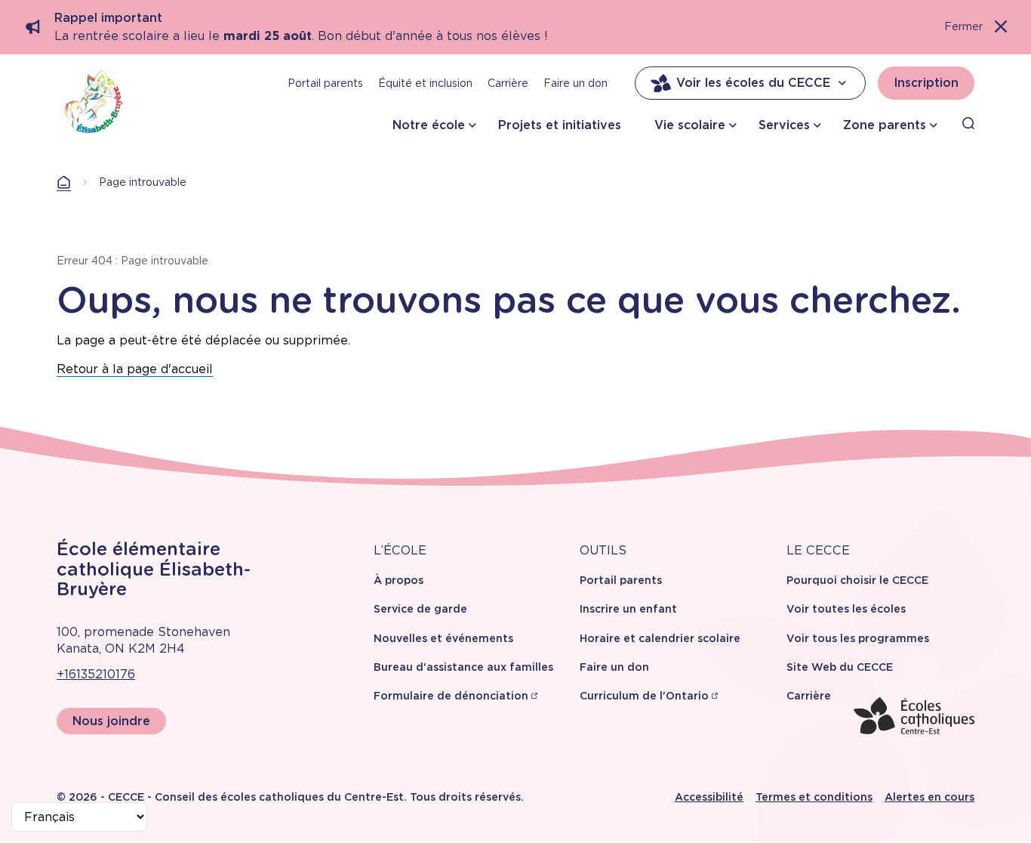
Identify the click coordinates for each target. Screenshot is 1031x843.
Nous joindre (111, 721)
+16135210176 (96, 674)
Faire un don (575, 83)
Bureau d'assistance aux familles (463, 667)
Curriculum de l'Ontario (644, 696)
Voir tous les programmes (857, 638)
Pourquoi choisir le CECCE (857, 580)
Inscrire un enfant (628, 609)
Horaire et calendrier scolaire (660, 638)
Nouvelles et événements (443, 638)
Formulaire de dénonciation (451, 696)
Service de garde (420, 609)
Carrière (508, 83)
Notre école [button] (428, 125)
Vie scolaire (689, 125)
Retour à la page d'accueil (135, 369)
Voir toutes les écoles (846, 609)
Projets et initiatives (559, 125)
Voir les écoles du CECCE (753, 83)
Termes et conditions (814, 797)
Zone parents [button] (884, 125)
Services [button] (784, 125)
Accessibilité (709, 797)
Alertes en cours (929, 797)
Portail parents (325, 83)
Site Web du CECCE (839, 667)
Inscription (926, 83)
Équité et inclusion (425, 83)
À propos (398, 580)
